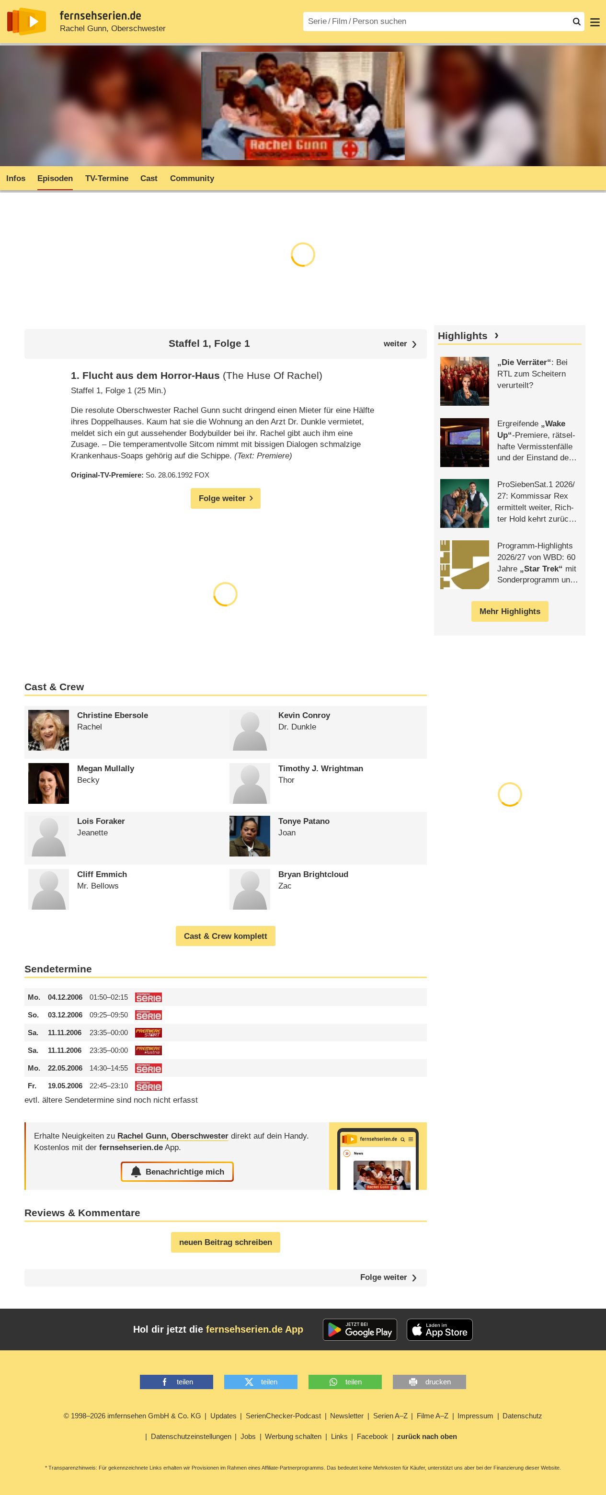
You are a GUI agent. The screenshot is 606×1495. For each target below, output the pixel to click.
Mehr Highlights (510, 611)
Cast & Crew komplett (225, 936)
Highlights (463, 336)
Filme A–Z (432, 1416)
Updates (223, 1416)
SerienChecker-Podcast (283, 1416)
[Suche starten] (576, 21)
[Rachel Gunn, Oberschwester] (378, 1156)
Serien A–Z (390, 1416)
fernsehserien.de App (254, 1329)
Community (192, 178)
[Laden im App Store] (440, 1330)
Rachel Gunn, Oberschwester (113, 28)
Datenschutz (522, 1416)
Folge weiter (383, 1278)
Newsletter (347, 1416)
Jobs (248, 1436)
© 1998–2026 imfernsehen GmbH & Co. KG (132, 1416)
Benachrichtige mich (185, 1171)
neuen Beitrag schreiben (225, 1242)
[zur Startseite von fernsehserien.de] (26, 21)
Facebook (372, 1436)
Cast (149, 178)
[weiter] (400, 344)
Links (339, 1436)
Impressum (475, 1416)
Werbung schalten (293, 1436)
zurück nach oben (427, 1436)
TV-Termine (106, 178)
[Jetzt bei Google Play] (360, 1330)
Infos (15, 178)
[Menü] (595, 21)
